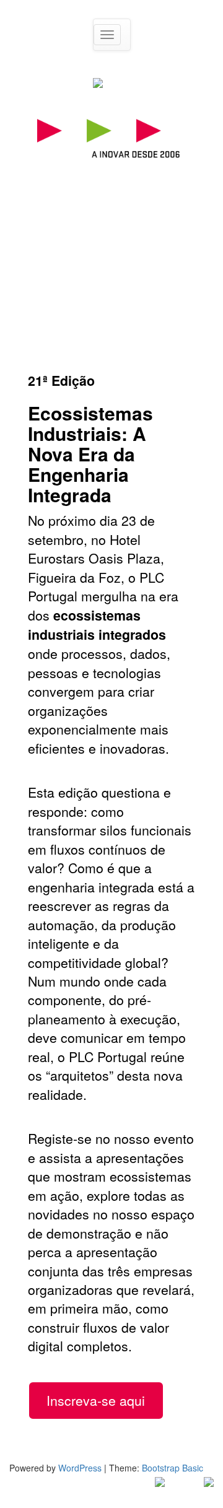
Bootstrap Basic (172, 1468)
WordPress (80, 1468)
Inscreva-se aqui (95, 1400)
